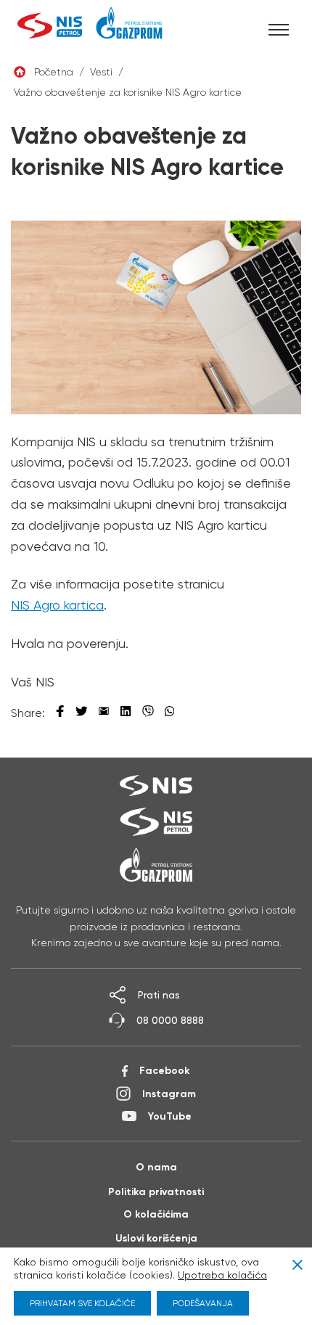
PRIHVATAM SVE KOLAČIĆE (82, 1302)
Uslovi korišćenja (156, 1237)
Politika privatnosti (156, 1191)
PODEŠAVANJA (203, 1302)
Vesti (101, 72)
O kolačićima (156, 1214)
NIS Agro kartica (57, 604)
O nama (156, 1166)
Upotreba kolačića (222, 1275)
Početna (53, 72)
